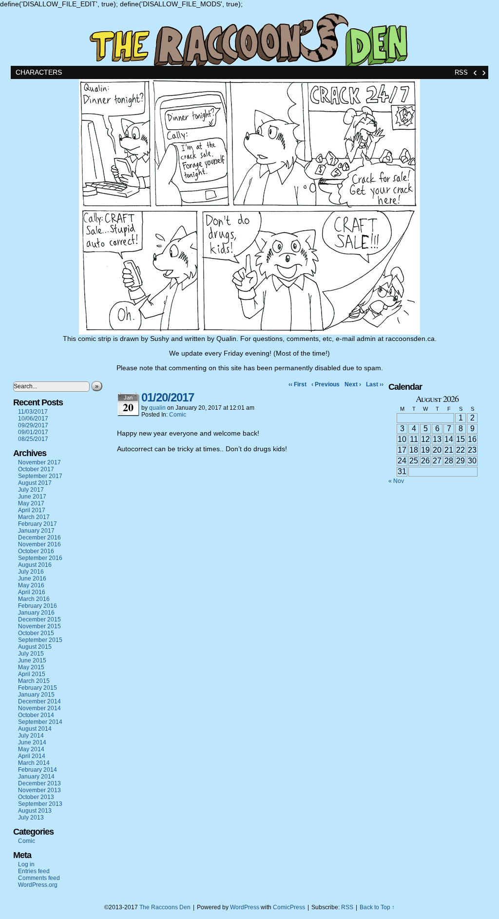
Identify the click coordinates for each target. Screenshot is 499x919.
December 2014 (39, 701)
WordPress (244, 907)
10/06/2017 (33, 418)
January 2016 (36, 612)
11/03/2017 (33, 411)
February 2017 (37, 523)
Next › (353, 384)
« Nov (396, 481)
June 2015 (32, 660)
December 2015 (39, 619)
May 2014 (31, 749)
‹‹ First (297, 384)
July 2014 (31, 735)
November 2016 (39, 544)
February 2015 (37, 687)
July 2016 (31, 571)
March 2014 (34, 762)
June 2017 (32, 496)
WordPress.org (38, 884)
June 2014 (32, 742)
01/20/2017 (167, 397)
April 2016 (31, 592)
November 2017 (39, 462)
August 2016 (35, 564)
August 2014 (35, 728)
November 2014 (39, 708)
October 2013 (36, 797)
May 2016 (31, 585)
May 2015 (31, 667)
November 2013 (39, 790)
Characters (39, 72)
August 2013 (35, 810)
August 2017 (35, 482)
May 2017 (31, 503)
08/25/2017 (33, 439)
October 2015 (36, 633)
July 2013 (31, 817)
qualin (157, 407)
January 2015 (36, 694)
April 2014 (31, 756)
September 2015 (40, 640)
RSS (461, 72)
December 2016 (39, 537)
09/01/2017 (33, 432)
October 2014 (36, 715)
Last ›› (375, 384)
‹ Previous (325, 384)
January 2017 (36, 530)
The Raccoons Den (249, 37)
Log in (26, 864)
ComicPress (289, 907)
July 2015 (31, 653)
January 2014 (36, 776)
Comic (26, 841)
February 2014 (37, 769)
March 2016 (34, 599)
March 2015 (34, 681)
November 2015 (39, 626)
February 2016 (37, 605)
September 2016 (40, 558)
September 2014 (40, 722)
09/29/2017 (33, 425)
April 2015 (31, 674)
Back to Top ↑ (377, 907)
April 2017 (31, 510)
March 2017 (34, 517)
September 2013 (40, 803)
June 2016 (32, 578)
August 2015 (35, 646)
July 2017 (31, 489)
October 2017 (36, 469)
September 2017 (40, 476)
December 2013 (39, 783)
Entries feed (34, 871)
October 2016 (36, 551)
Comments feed (39, 878)
